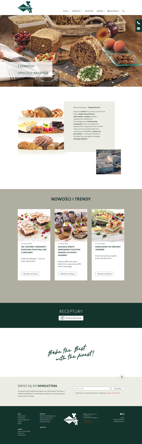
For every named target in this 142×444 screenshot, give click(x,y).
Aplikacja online (22, 435)
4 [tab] (73, 85)
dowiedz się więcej (30, 274)
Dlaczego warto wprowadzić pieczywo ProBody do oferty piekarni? (69, 251)
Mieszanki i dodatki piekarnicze (48, 416)
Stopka (122, 417)
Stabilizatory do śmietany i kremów (108, 248)
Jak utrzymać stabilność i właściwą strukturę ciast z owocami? (34, 250)
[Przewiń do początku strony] (121, 376)
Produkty (76, 11)
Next (140, 51)
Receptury (89, 11)
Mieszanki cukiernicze (45, 420)
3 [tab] (71, 85)
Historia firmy (21, 418)
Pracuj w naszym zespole (24, 431)
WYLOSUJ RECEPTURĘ (73, 318)
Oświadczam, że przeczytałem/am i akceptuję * (98, 393)
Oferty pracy (21, 433)
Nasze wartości (21, 416)
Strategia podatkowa (119, 419)
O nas (65, 11)
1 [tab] (68, 85)
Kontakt (20, 421)
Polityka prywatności (119, 421)
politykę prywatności (112, 393)
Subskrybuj (118, 389)
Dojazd (19, 423)
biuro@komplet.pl (88, 422)
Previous (2, 51)
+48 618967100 (87, 420)
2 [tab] (70, 85)
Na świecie (114, 11)
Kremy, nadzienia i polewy (46, 418)
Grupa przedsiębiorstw (23, 420)
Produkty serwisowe (45, 421)
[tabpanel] (71, 51)
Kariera (100, 11)
